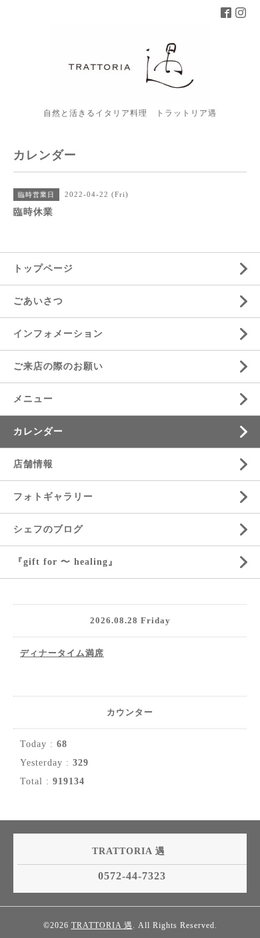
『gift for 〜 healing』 (65, 562)
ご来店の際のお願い (58, 366)
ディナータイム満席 (62, 653)
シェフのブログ (48, 529)
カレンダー (38, 431)
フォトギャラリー (53, 497)
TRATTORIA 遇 (102, 925)
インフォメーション (58, 334)
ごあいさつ (38, 301)
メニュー (33, 399)
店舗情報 (33, 464)
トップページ (43, 268)
